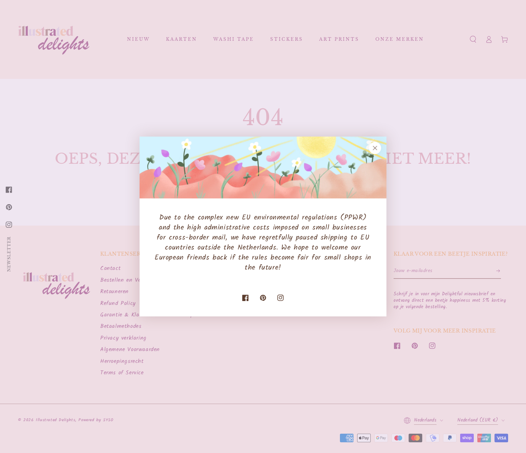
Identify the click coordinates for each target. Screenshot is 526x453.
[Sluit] (375, 148)
